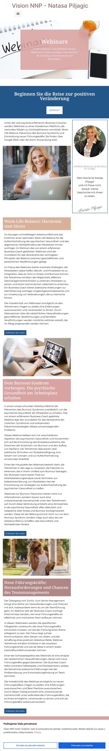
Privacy (37, 732)
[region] (54, 735)
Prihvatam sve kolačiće (82, 745)
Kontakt (54, 110)
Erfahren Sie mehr (15, 332)
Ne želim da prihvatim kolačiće (30, 745)
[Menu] (18, 13)
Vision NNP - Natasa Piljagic (50, 5)
